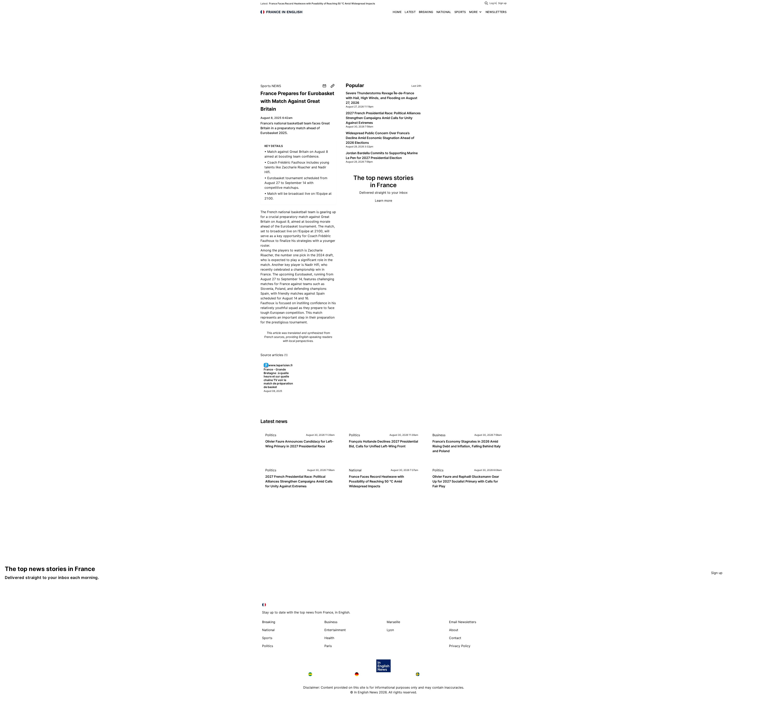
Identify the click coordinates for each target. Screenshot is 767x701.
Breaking (268, 622)
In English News (366, 692)
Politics (270, 435)
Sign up (502, 3)
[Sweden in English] (437, 674)
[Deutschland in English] (382, 674)
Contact (455, 638)
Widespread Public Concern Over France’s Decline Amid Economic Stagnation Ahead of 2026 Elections (380, 138)
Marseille (393, 622)
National (355, 470)
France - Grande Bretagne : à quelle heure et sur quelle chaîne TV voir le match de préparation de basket (278, 378)
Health (329, 638)
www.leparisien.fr (280, 365)
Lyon (390, 630)
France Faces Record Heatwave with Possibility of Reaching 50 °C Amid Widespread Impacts (322, 3)
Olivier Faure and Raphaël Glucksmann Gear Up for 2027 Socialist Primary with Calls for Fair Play (465, 481)
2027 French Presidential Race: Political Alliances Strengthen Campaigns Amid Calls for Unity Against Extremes (383, 118)
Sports (267, 638)
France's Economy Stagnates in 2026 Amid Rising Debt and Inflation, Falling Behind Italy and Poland (466, 446)
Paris (328, 646)
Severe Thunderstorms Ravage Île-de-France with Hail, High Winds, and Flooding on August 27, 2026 (381, 98)
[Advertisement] (383, 46)
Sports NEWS (270, 86)
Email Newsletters (462, 622)
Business (438, 435)
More (473, 12)
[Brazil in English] (328, 674)
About (453, 630)
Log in (493, 3)
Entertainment (335, 630)
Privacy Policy (459, 646)
